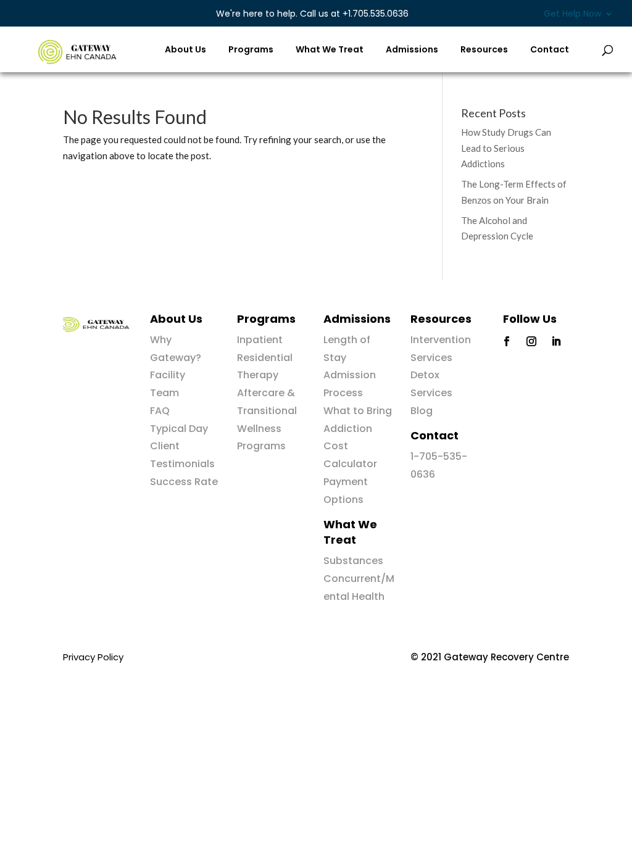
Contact (549, 50)
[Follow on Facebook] (507, 341)
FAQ (160, 411)
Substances (353, 561)
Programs (250, 50)
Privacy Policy (93, 656)
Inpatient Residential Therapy (265, 358)
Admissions (412, 50)
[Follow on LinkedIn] (556, 341)
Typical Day (179, 429)
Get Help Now (572, 14)
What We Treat (330, 50)
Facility (167, 375)
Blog (421, 411)
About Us (185, 50)
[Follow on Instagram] (531, 341)
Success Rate (184, 482)
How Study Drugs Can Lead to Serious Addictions (506, 148)
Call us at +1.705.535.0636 (312, 13)
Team (164, 393)
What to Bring (357, 411)
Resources (484, 50)
